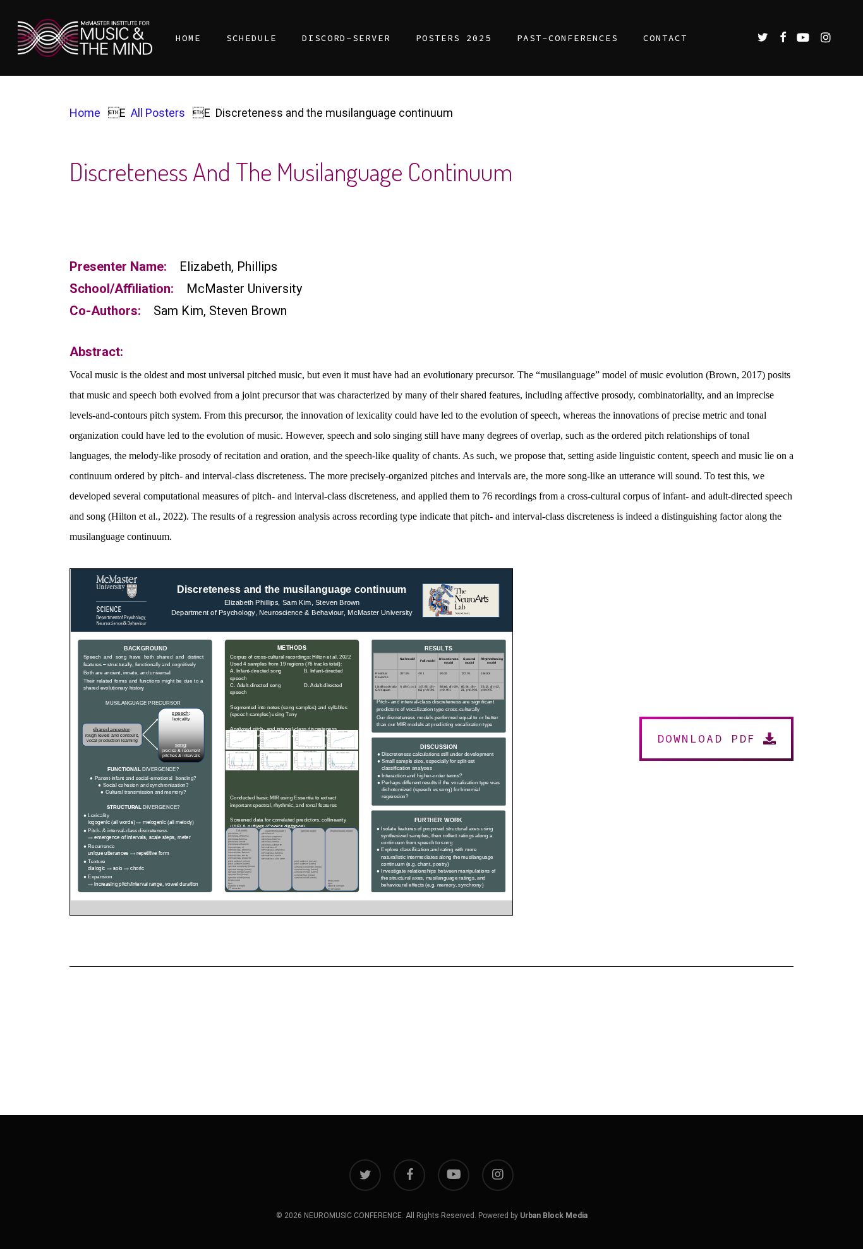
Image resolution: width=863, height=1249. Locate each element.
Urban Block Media (554, 1215)
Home (84, 112)
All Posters (158, 112)
